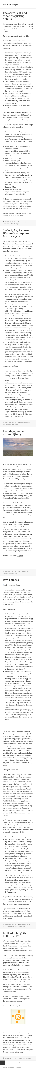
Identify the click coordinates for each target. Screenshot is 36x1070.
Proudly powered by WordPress (12, 1068)
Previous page (2, 1063)
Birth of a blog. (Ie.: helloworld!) (15, 934)
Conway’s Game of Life (20, 1033)
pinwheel (28, 1058)
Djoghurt (20, 556)
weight (17, 224)
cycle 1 (21, 222)
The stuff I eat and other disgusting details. (15, 16)
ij (7, 573)
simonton (22, 926)
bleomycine (22, 423)
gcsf (4, 424)
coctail (28, 924)
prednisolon (16, 926)
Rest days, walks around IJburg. (13, 432)
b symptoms (22, 571)
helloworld (22, 1058)
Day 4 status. (11, 580)
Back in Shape (10, 4)
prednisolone (6, 224)
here (21, 1052)
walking (9, 424)
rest (25, 120)
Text (15, 222)
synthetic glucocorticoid (23, 43)
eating (25, 222)
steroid (13, 224)
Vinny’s (26, 390)
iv (6, 424)
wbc (13, 424)
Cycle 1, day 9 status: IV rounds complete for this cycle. (16, 233)
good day (9, 926)
